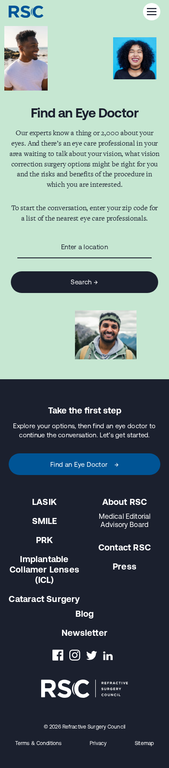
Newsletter (84, 633)
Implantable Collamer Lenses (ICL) (44, 569)
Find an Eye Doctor (84, 464)
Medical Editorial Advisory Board (125, 520)
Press (124, 566)
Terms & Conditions (38, 743)
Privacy (98, 743)
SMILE (44, 521)
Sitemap (144, 743)
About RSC (124, 502)
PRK (44, 540)
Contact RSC (124, 547)
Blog (84, 613)
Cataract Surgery (44, 599)
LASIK (44, 502)
